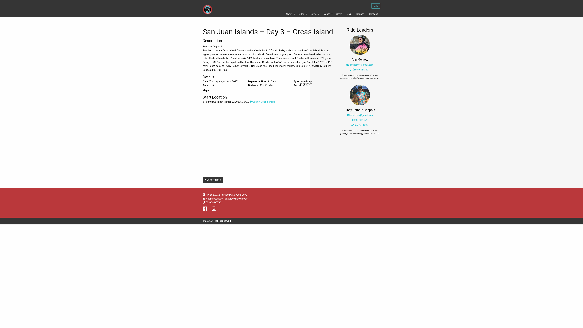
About (289, 14)
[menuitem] (289, 14)
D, (307, 85)
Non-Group (306, 81)
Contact (373, 14)
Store (339, 14)
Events (326, 14)
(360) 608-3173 (361, 69)
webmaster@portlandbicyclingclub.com (227, 198)
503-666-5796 (213, 202)
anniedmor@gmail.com (361, 64)
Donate (360, 14)
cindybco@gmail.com (361, 115)
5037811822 (360, 120)
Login (376, 6)
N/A (212, 85)
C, (304, 85)
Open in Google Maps (263, 101)
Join (349, 14)
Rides (301, 14)
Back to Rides (213, 180)
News (313, 14)
